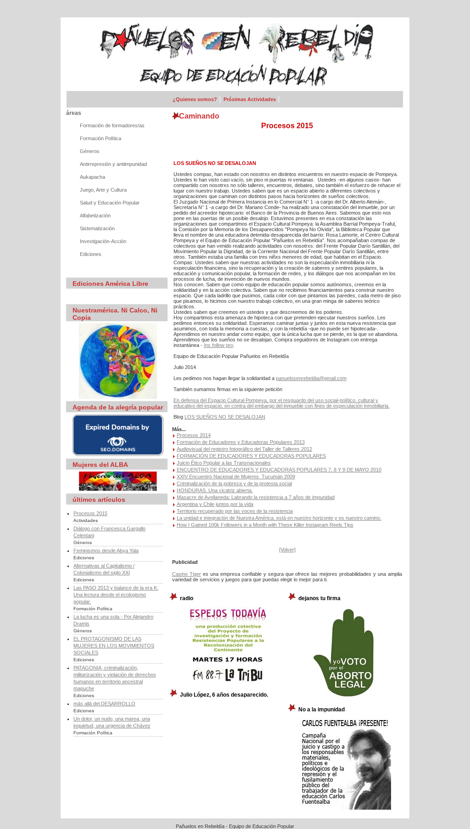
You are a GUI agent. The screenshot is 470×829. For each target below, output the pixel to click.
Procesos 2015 (90, 513)
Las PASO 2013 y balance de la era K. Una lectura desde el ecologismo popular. (115, 594)
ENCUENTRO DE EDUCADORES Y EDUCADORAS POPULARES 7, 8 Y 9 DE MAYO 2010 (279, 469)
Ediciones (90, 254)
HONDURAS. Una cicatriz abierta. (215, 490)
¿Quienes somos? (195, 99)
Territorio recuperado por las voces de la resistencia (235, 511)
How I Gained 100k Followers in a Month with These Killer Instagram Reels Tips (265, 525)
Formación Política (100, 138)
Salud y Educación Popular (110, 202)
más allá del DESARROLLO (104, 703)
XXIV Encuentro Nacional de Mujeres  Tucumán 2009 (236, 476)
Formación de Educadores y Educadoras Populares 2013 (241, 442)
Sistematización (97, 228)
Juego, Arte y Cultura (103, 190)
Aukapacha (92, 177)
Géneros (90, 151)
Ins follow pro (218, 345)
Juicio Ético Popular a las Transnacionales (224, 463)
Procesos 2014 (194, 435)
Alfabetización (95, 215)
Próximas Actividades (250, 99)
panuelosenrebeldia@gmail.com (311, 378)
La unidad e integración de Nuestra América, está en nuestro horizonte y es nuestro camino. (279, 518)
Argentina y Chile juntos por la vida (215, 504)
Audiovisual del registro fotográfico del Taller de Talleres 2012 (244, 449)
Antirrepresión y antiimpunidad (113, 164)
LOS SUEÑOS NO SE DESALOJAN (225, 417)
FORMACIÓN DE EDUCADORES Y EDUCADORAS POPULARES (251, 456)
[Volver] (287, 549)
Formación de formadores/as (112, 125)
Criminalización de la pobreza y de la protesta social (234, 483)
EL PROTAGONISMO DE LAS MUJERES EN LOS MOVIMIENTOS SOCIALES (113, 645)
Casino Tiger (186, 574)
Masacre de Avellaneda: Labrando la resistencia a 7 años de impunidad (256, 497)
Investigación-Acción (103, 241)
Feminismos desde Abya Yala (106, 550)
